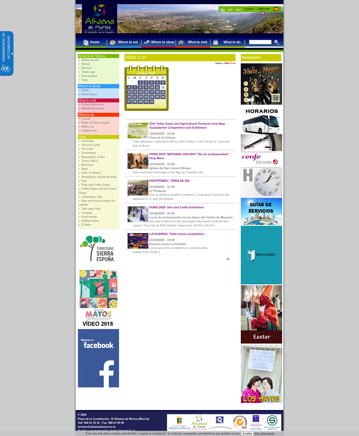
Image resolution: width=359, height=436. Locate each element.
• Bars (83, 180)
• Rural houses (88, 94)
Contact (249, 8)
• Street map (87, 72)
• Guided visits (88, 130)
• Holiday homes (89, 220)
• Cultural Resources (92, 104)
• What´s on (87, 126)
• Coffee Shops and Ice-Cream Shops (97, 190)
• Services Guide (90, 144)
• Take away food (90, 208)
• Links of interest (90, 172)
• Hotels (84, 90)
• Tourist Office (88, 160)
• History (85, 63)
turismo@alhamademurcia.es (97, 426)
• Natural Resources (92, 108)
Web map (264, 8)
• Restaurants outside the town (98, 176)
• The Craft (86, 148)
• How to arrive (88, 75)
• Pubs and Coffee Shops (95, 184)
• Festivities (87, 140)
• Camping (86, 212)
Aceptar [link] (247, 433)
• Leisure (85, 118)
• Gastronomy (88, 152)
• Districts (85, 68)
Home (218, 63)
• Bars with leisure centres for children (97, 202)
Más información (264, 433)
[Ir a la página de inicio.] (99, 18)
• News (84, 168)
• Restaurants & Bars (92, 156)
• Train (83, 79)
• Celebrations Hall (91, 196)
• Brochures (87, 164)
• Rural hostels (88, 216)
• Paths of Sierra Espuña (94, 122)
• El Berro (85, 224)
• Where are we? (89, 59)
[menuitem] (93, 42)
